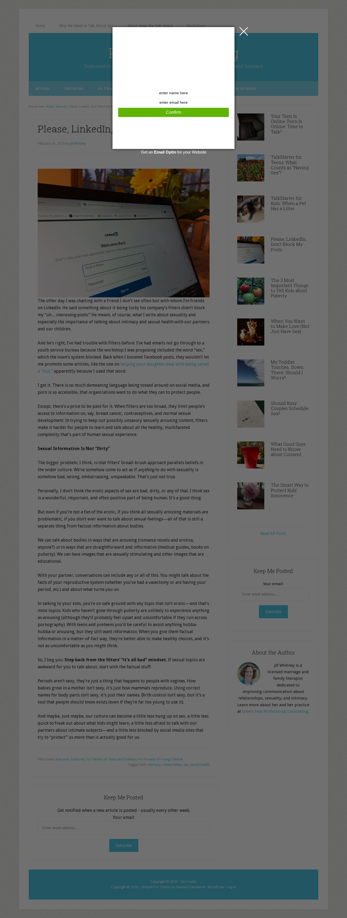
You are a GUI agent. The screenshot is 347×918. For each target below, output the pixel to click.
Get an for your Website (173, 152)
